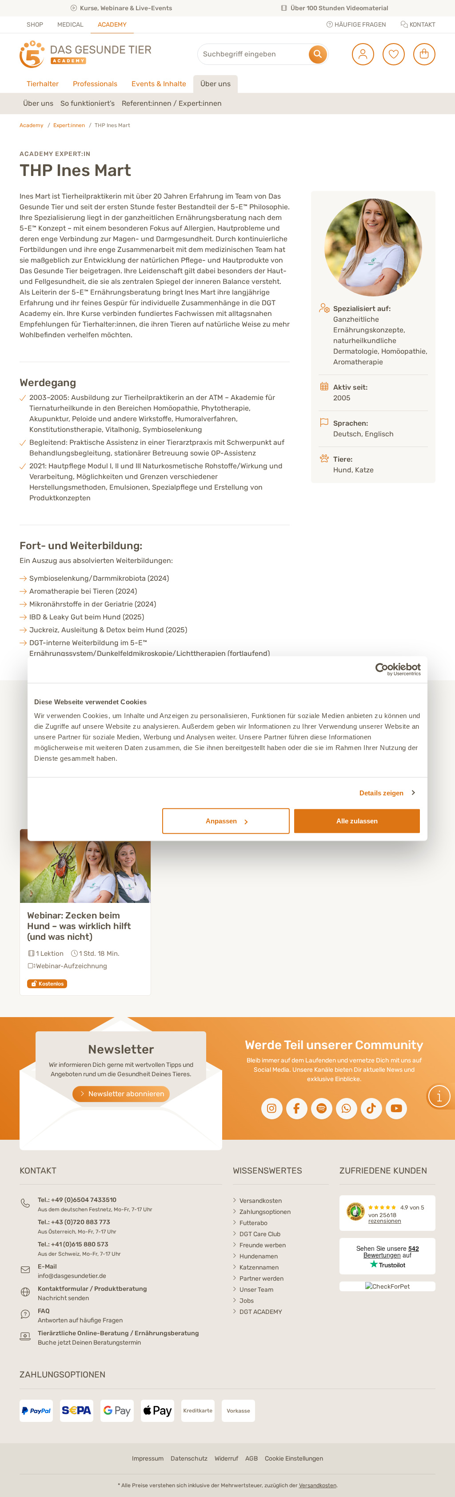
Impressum (148, 1458)
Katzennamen (259, 1267)
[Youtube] (396, 1108)
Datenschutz (189, 1458)
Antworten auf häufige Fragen (80, 1320)
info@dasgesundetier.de (72, 1276)
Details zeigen (381, 792)
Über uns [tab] (215, 84)
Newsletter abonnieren (125, 1094)
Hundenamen (258, 1256)
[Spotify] (321, 1108)
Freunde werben (262, 1245)
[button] (440, 1096)
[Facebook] (296, 1108)
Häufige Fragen (359, 24)
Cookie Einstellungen (294, 1458)
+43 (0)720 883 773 (80, 1222)
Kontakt (421, 24)
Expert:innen (69, 125)
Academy (112, 24)
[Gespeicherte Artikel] (390, 54)
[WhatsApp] (346, 1108)
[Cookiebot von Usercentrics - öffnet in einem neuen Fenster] (382, 669)
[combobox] (263, 54)
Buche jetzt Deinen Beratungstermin (89, 1342)
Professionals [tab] (95, 84)
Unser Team (256, 1289)
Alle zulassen (357, 821)
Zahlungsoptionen (265, 1212)
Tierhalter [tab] (43, 84)
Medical (70, 24)
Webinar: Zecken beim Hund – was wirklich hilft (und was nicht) (79, 926)
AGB (251, 1458)
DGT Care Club (259, 1234)
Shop (35, 24)
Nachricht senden (63, 1298)
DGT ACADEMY (260, 1312)
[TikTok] (371, 1108)
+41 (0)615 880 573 (79, 1244)
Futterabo (253, 1223)
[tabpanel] (227, 103)
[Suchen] (318, 54)
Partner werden (261, 1278)
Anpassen (221, 821)
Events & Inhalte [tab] (159, 84)
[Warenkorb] (421, 54)
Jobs (246, 1301)
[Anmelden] (359, 54)
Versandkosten (260, 1201)
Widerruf (226, 1458)
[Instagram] (272, 1108)
